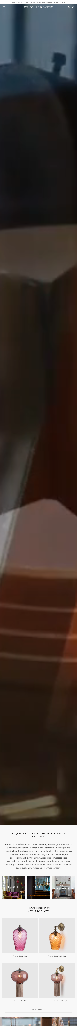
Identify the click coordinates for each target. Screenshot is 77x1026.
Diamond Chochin (20, 1001)
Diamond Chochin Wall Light (57, 1001)
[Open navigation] (4, 7)
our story (56, 868)
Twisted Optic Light (20, 956)
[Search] (69, 7)
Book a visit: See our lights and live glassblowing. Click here (38, 2)
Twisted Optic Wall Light (57, 956)
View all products (38, 1009)
